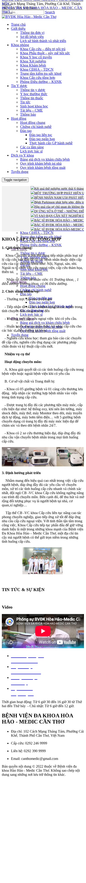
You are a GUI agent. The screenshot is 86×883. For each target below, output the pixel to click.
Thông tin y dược (32, 253)
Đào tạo (26, 294)
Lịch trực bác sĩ (31, 314)
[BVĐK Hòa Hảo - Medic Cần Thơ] (29, 17)
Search (50, 12)
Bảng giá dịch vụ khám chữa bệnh (45, 323)
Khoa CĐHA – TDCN (37, 233)
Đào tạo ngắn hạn (42, 302)
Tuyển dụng (19, 335)
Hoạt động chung (32, 286)
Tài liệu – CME (31, 274)
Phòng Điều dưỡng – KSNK (41, 245)
